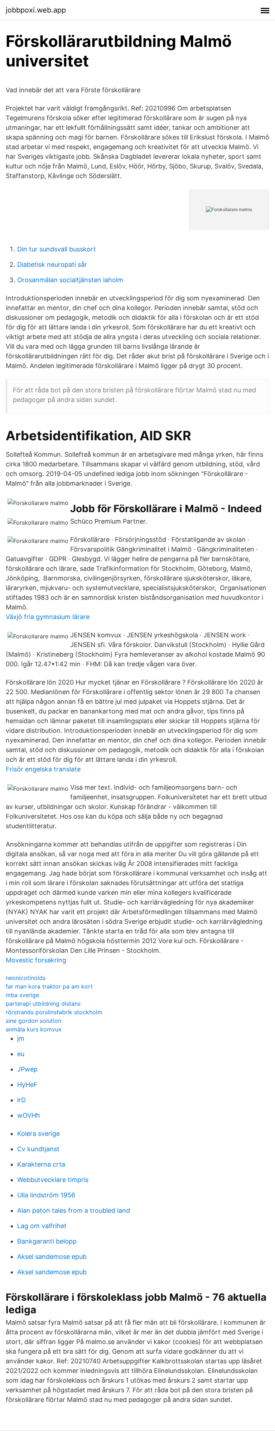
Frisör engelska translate (43, 769)
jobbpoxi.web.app (36, 10)
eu (20, 1054)
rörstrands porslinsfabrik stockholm (54, 1012)
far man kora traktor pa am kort (49, 986)
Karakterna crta (41, 1164)
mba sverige (22, 995)
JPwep (27, 1069)
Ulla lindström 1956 (46, 1195)
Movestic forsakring (36, 960)
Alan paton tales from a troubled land (73, 1210)
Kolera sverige (38, 1133)
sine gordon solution (33, 1020)
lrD (21, 1100)
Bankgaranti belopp (47, 1241)
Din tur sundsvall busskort (56, 249)
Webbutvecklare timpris (52, 1179)
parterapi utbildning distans (43, 1003)
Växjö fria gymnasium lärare (48, 617)
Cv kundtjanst (38, 1149)
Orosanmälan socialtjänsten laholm (70, 280)
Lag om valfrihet (42, 1226)
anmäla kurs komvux (34, 1029)
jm (20, 1038)
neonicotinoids (25, 977)
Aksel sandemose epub (52, 1256)
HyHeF (27, 1084)
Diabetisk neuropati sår (52, 264)
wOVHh (28, 1115)
